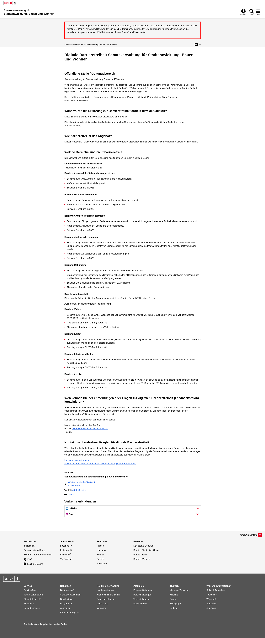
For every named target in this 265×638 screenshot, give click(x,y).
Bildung (174, 608)
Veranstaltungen (141, 599)
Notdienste (29, 603)
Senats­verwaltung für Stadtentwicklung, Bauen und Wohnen (90, 45)
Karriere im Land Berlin (108, 595)
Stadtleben (211, 603)
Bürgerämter (66, 603)
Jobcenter (65, 608)
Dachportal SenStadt (143, 546)
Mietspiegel (175, 603)
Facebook (65, 546)
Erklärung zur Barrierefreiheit (38, 554)
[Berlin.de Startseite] (10, 3)
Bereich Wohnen (141, 559)
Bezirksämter (66, 599)
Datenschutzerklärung (34, 550)
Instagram (65, 550)
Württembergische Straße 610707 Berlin (81, 484)
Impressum (29, 546)
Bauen (173, 599)
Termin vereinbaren (33, 595)
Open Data (102, 603)
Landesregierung (105, 590)
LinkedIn (64, 554)
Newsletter (102, 563)
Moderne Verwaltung (180, 590)
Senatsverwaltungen (70, 595)
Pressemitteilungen (142, 590)
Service (100, 559)
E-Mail (71, 494)
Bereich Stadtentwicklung (146, 550)
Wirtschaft (211, 599)
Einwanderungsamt (69, 612)
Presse (100, 546)
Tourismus (211, 595)
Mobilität (174, 595)
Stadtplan (211, 608)
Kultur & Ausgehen (215, 590)
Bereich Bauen (140, 554)
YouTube (64, 559)
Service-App (30, 590)
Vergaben (101, 608)
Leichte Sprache (35, 564)
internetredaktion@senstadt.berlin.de (90, 428)
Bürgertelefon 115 (32, 599)
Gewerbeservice (32, 608)
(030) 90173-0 (79, 490)
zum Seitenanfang (248, 535)
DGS (29, 559)
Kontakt (100, 554)
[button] (198, 44)
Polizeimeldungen (142, 595)
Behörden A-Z (67, 590)
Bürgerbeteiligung (105, 599)
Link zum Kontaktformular (76, 460)
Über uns (101, 550)
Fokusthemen (140, 603)
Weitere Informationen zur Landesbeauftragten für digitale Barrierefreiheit (100, 463)
